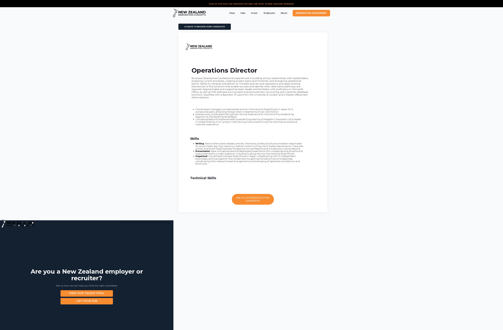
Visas (232, 13)
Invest (254, 13)
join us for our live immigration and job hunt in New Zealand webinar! (251, 4)
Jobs (242, 13)
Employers (269, 13)
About (284, 13)
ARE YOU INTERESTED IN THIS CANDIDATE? (253, 199)
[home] (189, 13)
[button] (232, 13)
